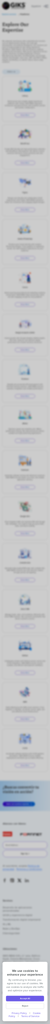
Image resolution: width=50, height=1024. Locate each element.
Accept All (25, 998)
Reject (25, 1006)
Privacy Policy (19, 1013)
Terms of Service (30, 1016)
